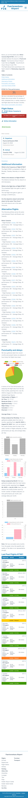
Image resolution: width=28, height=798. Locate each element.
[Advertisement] (14, 38)
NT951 (13, 235)
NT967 (13, 267)
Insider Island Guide (7, 784)
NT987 (13, 306)
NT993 (14, 318)
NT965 (14, 261)
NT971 (13, 280)
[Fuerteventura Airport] (3, 7)
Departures (5, 762)
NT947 (13, 229)
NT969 (14, 274)
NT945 (14, 222)
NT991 (13, 312)
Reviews (4, 786)
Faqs (3, 779)
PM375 (14, 342)
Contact (23, 793)
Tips (3, 777)
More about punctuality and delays (12, 104)
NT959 (14, 248)
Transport (17, 760)
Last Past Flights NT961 (8, 85)
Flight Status (5, 77)
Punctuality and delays (8, 83)
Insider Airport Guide (8, 781)
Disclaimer (18, 793)
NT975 (13, 286)
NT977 (13, 293)
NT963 (14, 254)
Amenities (4, 773)
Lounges (4, 775)
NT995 (14, 325)
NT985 (14, 299)
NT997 (13, 331)
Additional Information (8, 79)
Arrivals (4, 760)
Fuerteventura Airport (14, 7)
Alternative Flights (7, 81)
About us (14, 794)
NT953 (14, 242)
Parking (4, 769)
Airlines (4, 766)
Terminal (16, 758)
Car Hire (4, 788)
